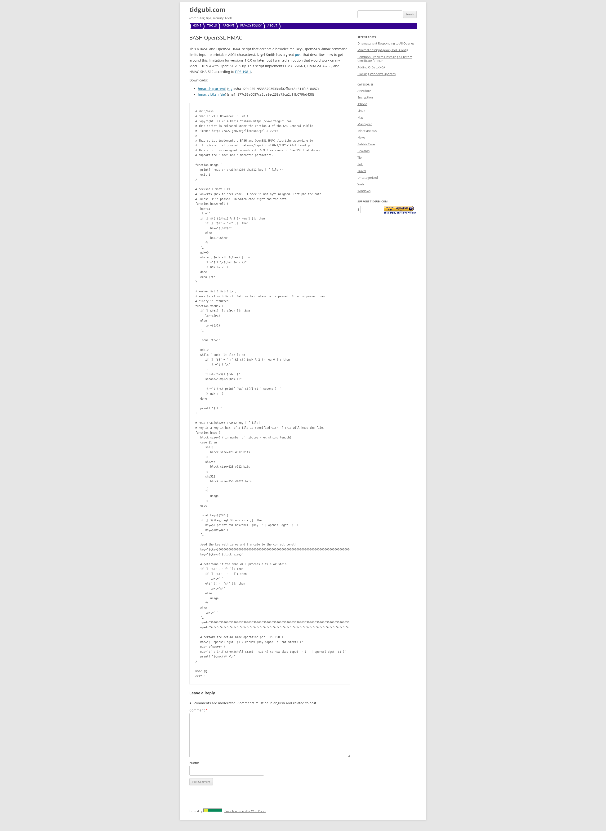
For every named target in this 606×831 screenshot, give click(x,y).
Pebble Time (366, 144)
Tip (359, 157)
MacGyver (364, 124)
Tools (212, 25)
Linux (361, 110)
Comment (198, 710)
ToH (360, 164)
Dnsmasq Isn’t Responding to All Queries (385, 43)
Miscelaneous (367, 131)
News (361, 137)
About (272, 25)
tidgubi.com (207, 9)
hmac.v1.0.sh (208, 94)
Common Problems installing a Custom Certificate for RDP (384, 59)
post (298, 54)
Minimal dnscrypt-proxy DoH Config (382, 50)
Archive (228, 25)
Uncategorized (367, 177)
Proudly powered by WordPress (245, 811)
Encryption (365, 97)
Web (360, 184)
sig (230, 88)
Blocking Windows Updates (376, 74)
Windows (363, 191)
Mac (360, 117)
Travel (361, 171)
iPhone (362, 104)
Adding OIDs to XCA (371, 67)
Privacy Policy (251, 25)
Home (197, 25)
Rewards (363, 151)
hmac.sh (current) (212, 88)
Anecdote (364, 91)
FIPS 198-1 (243, 71)
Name (194, 762)
